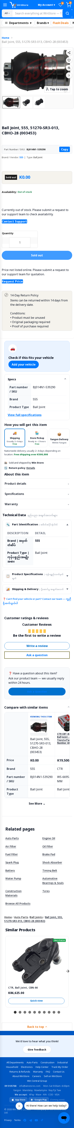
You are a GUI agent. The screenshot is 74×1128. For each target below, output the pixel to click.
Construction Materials (13, 893)
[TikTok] (42, 1120)
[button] (11, 102)
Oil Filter (47, 846)
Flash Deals (61, 23)
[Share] (69, 53)
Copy (64, 149)
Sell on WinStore (53, 1076)
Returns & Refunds (20, 1071)
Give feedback (37, 1049)
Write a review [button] (37, 646)
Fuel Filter (11, 854)
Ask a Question (37, 691)
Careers (36, 1076)
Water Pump (13, 878)
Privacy (7, 1120)
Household (12, 1067)
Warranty (37, 504)
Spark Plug (12, 862)
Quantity (7, 233)
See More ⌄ (37, 804)
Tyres (46, 891)
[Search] (67, 13)
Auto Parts (12, 838)
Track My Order (59, 1067)
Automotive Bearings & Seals (53, 880)
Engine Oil (48, 838)
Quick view (36, 1000)
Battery (10, 870)
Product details (37, 484)
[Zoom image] (69, 68)
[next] (67, 971)
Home (5, 37)
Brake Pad (48, 854)
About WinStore (20, 1076)
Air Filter (10, 846)
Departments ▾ (20, 23)
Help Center (42, 1067)
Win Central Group (37, 1080)
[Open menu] (5, 5)
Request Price (12, 281)
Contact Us (58, 1071)
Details (30, 468)
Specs (12, 379)
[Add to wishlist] (69, 60)
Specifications (37, 494)
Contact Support (14, 221)
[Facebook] (24, 1120)
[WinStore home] (22, 5)
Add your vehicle (24, 364)
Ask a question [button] (37, 655)
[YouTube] (36, 1120)
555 (21, 157)
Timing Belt (49, 870)
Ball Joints (36, 917)
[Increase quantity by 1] (34, 240)
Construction (47, 1062)
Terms (17, 1120)
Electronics (27, 1067)
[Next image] (69, 75)
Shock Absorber (52, 862)
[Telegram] (30, 1120)
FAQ (48, 1071)
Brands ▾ (43, 23)
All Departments (15, 1062)
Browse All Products (17, 903)
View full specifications (24, 415)
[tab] (14, 438)
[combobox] (42, 13)
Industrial (62, 1062)
